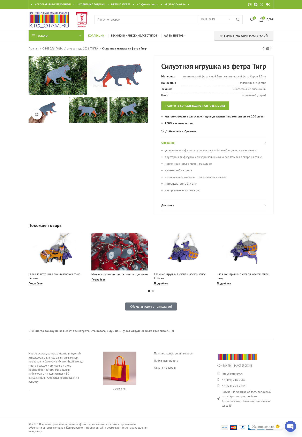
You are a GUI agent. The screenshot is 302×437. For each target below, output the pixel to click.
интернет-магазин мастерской (244, 36)
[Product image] (57, 251)
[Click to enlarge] (37, 114)
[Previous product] (263, 49)
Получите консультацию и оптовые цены (195, 106)
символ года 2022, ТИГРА (83, 48)
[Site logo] (49, 19)
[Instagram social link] (250, 4)
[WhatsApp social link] (261, 4)
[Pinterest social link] (256, 4)
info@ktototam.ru (147, 4)
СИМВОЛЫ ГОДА (52, 48)
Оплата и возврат (165, 367)
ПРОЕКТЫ (119, 389)
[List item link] (245, 379)
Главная (34, 48)
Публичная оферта (166, 360)
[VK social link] (267, 4)
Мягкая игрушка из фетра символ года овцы (119, 274)
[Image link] (237, 356)
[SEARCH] (238, 19)
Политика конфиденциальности (173, 353)
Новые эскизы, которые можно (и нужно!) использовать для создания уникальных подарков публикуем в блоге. (55, 357)
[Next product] (271, 49)
